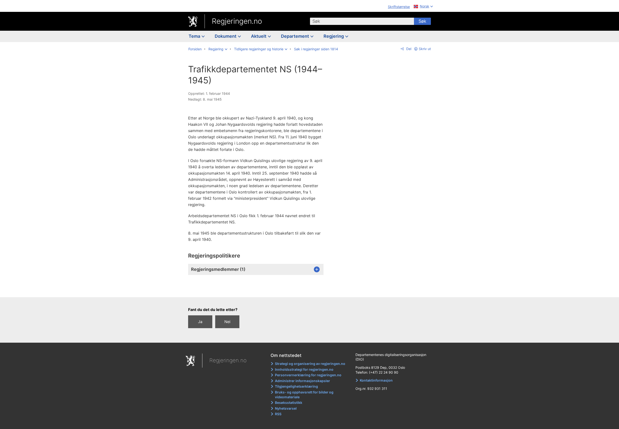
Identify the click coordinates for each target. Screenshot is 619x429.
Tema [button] (195, 36)
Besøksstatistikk (288, 402)
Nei (227, 321)
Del (408, 49)
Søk (422, 21)
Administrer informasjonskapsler (302, 381)
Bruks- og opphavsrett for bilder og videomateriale (304, 394)
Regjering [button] (334, 36)
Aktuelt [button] (259, 36)
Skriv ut (425, 49)
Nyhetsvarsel (286, 408)
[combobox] (362, 21)
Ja (200, 321)
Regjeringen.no (237, 21)
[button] (217, 49)
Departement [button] (295, 36)
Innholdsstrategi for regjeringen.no (304, 369)
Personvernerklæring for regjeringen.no (308, 375)
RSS (278, 414)
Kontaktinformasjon (376, 380)
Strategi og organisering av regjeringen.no (310, 364)
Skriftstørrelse (399, 7)
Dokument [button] (226, 36)
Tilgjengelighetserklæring (296, 386)
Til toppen (258, 290)
